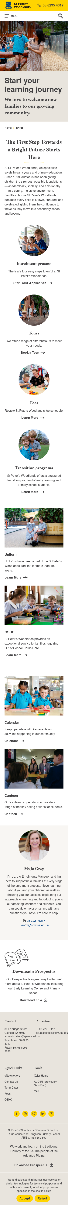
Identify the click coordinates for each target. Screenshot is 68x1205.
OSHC (8, 1099)
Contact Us (11, 1081)
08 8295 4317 (53, 5)
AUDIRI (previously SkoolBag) (45, 1083)
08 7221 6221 (47, 1029)
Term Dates (12, 1087)
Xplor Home (41, 1075)
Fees (8, 1093)
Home (8, 128)
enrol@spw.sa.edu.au (35, 925)
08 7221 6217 (36, 920)
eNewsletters (12, 1075)
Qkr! (36, 1091)
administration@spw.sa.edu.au (23, 1036)
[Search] (60, 16)
